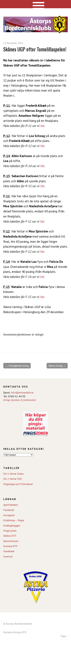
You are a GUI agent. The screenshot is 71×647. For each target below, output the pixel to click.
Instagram (9, 515)
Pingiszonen (10, 530)
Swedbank (8, 551)
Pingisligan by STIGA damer (18, 484)
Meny (35, 4)
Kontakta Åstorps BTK (15, 632)
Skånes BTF (9, 535)
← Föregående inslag (17, 365)
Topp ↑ (64, 636)
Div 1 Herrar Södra (13, 473)
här (42, 126)
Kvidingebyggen (11, 525)
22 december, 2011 (13, 43)
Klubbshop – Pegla (13, 520)
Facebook (8, 510)
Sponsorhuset (10, 541)
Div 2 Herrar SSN (12, 478)
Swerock (8, 556)
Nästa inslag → (57, 365)
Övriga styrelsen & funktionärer (19, 400)
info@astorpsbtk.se (22, 392)
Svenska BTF (10, 546)
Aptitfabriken (10, 504)
